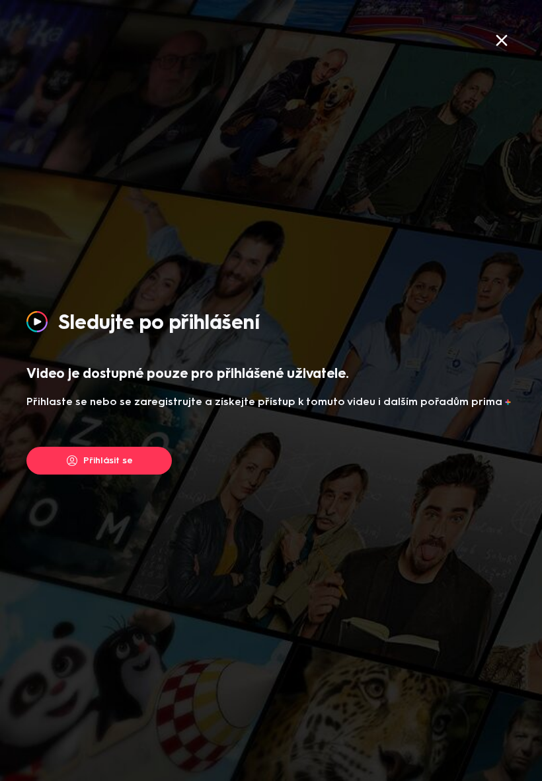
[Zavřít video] (502, 40)
